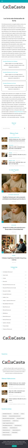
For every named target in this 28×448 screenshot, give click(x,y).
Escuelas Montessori (7, 294)
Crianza (10, 152)
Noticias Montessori (7, 319)
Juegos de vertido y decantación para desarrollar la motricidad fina (14, 229)
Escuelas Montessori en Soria (9, 83)
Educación (11, 145)
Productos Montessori (7, 329)
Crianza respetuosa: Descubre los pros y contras (14, 259)
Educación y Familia (6, 291)
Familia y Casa (12, 160)
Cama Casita (5, 275)
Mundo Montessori (7, 316)
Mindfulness (5, 313)
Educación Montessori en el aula (9, 287)
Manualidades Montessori (8, 303)
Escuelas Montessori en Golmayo (10, 61)
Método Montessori (7, 310)
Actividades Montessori (14, 137)
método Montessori (18, 111)
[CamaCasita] (14, 7)
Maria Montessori (6, 306)
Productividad (5, 325)
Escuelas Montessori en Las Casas (10, 72)
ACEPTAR (14, 446)
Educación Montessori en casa (9, 284)
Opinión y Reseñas (6, 322)
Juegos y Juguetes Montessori (9, 300)
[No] (26, 444)
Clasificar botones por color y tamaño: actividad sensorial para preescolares (14, 198)
